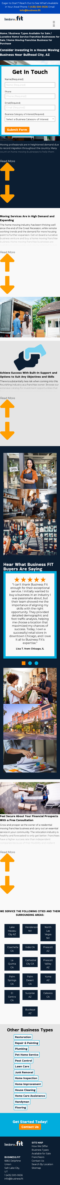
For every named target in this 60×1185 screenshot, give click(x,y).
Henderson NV (31, 929)
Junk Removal (24, 1072)
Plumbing (21, 1049)
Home (3, 33)
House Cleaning (25, 1090)
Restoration (23, 1037)
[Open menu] (54, 22)
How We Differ (40, 1146)
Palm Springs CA (12, 980)
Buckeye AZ (30, 1011)
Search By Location (42, 1164)
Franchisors (38, 1157)
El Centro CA (12, 997)
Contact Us (30, 1126)
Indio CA (30, 947)
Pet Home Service (26, 1055)
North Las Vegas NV (48, 932)
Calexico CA (48, 995)
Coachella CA (12, 949)
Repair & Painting (26, 1043)
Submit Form (17, 129)
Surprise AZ (30, 995)
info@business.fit (30, 10)
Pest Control (23, 1061)
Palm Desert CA (30, 980)
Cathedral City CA (30, 962)
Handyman (22, 1102)
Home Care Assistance (30, 1096)
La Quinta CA (12, 964)
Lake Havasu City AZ (12, 931)
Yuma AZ (48, 978)
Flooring (20, 1107)
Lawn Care (22, 1066)
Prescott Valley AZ (48, 964)
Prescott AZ (48, 949)
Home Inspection (26, 1078)
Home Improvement (28, 1084)
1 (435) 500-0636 (38, 7)
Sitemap (36, 1168)
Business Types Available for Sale (29, 33)
